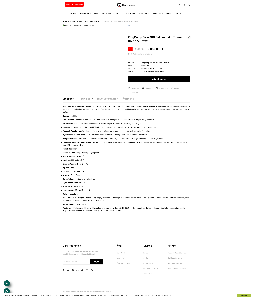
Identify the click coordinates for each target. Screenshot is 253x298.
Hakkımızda (147, 253)
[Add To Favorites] (188, 36)
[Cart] (189, 5)
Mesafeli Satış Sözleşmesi (178, 253)
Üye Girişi (120, 258)
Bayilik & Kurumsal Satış (74, 4)
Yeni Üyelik (121, 253)
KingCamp (145, 65)
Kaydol (96, 262)
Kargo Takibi (147, 273)
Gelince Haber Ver (159, 79)
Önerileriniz (128, 98)
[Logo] (126, 5)
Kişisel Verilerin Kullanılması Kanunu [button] (161, 295)
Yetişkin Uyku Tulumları (149, 63)
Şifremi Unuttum (123, 263)
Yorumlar (85, 98)
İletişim (145, 258)
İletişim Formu (148, 263)
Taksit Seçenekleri (106, 98)
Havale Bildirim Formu (151, 268)
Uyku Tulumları (164, 63)
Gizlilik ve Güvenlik (175, 258)
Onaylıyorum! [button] (244, 295)
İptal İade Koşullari (175, 263)
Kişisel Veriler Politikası (177, 268)
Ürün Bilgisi (68, 98)
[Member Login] (184, 5)
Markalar (179, 13)
